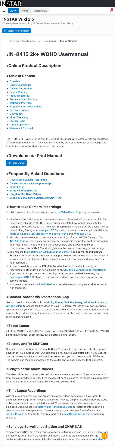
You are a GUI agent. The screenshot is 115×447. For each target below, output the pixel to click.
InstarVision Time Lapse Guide (55, 406)
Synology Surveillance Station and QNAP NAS (36, 197)
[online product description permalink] (7, 65)
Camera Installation (21, 88)
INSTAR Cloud (17, 240)
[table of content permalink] (7, 76)
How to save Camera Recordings (28, 179)
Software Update (19, 110)
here (48, 222)
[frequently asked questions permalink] (7, 173)
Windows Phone (58, 233)
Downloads (16, 113)
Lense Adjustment (20, 124)
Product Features (19, 95)
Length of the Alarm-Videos (25, 194)
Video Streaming (19, 117)
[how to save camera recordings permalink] (7, 207)
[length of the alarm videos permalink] (7, 369)
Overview (14, 41)
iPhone (24, 233)
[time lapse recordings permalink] (7, 390)
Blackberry (42, 233)
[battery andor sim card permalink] (7, 344)
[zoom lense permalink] (7, 326)
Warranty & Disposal (21, 128)
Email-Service (47, 284)
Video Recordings (71, 212)
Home (25, 10)
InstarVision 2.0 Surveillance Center (48, 251)
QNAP (27, 277)
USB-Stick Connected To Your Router (84, 269)
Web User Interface (21, 102)
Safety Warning (18, 92)
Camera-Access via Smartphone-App (31, 183)
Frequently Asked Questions (26, 106)
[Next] (105, 436)
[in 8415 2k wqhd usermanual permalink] (7, 54)
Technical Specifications (23, 99)
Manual (102, 439)
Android (14, 233)
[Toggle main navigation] (4, 11)
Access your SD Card (48, 230)
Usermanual (40, 10)
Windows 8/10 (82, 233)
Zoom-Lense (17, 186)
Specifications (28, 41)
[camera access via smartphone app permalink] (7, 297)
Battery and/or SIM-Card (23, 190)
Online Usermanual (20, 84)
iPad (31, 233)
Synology (15, 277)
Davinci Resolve (15, 413)
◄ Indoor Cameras (68, 41)
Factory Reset (17, 120)
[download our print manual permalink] (7, 155)
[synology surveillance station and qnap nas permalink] (7, 427)
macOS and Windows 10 (78, 413)
